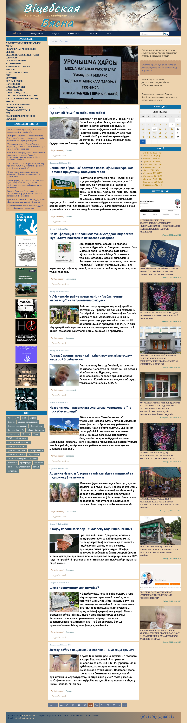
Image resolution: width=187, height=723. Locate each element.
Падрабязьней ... (60, 156)
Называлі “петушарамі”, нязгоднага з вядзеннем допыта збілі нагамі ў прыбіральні (160, 316)
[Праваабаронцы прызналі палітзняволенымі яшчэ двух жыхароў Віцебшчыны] (64, 374)
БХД (24, 418)
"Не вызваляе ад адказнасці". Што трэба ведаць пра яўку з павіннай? (24, 131)
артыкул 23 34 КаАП (17, 450)
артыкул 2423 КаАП (16, 454)
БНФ (17, 418)
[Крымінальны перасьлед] (26, 399)
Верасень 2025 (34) (152, 185)
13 (160, 129)
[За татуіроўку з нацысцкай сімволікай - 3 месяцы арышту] (64, 663)
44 (61, 705)
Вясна (57, 22)
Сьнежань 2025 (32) (153, 176)
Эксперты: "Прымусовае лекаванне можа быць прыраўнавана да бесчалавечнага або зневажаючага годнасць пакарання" (25, 138)
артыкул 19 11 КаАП (16, 446)
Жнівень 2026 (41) (152, 153)
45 (67, 705)
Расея (35, 434)
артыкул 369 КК (36, 450)
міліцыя (33, 459)
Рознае (69, 150)
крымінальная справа (17, 459)
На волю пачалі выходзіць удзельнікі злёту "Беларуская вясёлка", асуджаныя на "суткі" (158, 456)
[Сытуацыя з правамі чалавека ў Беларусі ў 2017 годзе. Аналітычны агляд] (26, 354)
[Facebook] (148, 716)
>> (124, 705)
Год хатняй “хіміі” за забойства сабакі (77, 113)
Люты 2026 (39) (151, 170)
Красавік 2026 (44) (152, 164)
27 (160, 137)
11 (149, 129)
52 (108, 705)
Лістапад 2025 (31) (152, 179)
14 (166, 129)
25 (148, 137)
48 (85, 705)
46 (73, 705)
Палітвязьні (71, 279)
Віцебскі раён (37, 426)
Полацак (26, 434)
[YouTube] (165, 716)
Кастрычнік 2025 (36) (153, 182)
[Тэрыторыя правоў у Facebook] (26, 223)
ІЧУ (9, 418)
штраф (36, 467)
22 (172, 133)
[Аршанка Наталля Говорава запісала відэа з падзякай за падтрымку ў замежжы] (64, 492)
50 (96, 705)
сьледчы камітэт (23, 467)
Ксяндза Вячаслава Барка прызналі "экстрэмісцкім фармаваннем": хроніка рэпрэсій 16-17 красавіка (24, 193)
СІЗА (10, 438)
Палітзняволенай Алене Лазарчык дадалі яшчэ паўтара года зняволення (25, 207)
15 (172, 129)
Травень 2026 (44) (152, 161)
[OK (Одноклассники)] (171, 716)
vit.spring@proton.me (25, 718)
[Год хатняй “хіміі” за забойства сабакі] (64, 128)
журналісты (33, 454)
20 (160, 133)
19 (154, 133)
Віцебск (11, 422)
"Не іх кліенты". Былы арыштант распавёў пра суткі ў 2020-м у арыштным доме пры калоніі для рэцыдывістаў (25, 165)
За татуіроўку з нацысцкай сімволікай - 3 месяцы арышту (92, 650)
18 (148, 133)
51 (102, 705)
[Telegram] (142, 716)
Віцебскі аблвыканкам (28, 422)
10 (143, 129)
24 (143, 137)
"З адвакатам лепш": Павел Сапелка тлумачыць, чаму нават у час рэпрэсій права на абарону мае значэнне (26, 146)
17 (143, 133)
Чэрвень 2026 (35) (152, 159)
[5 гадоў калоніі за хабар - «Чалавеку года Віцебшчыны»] (64, 543)
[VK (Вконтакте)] (159, 716)
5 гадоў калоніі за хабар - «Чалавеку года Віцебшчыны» (91, 529)
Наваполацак (13, 434)
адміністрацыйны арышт (18, 442)
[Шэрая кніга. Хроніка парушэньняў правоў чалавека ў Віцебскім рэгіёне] (26, 251)
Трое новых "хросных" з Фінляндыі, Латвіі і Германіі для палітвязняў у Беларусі (26, 201)
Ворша (33, 418)
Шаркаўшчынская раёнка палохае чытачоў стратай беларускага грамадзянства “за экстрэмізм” (159, 271)
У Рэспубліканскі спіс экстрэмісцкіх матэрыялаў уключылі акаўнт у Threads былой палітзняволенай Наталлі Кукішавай (160, 226)
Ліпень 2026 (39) (151, 156)
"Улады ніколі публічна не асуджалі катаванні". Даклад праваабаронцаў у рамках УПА (23, 174)
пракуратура (25, 463)
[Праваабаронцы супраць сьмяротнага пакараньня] (26, 332)
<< (51, 705)
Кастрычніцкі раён (16, 430)
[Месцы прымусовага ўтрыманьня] (26, 375)
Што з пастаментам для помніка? (74, 588)
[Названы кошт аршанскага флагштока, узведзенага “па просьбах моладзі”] (64, 426)
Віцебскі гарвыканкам (17, 426)
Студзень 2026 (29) (152, 173)
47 (79, 705)
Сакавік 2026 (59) (151, 167)
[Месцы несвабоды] (26, 282)
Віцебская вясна (30, 715)
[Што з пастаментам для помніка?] (64, 602)
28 (166, 137)
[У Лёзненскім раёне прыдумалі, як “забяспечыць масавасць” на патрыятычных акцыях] (64, 315)
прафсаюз (38, 463)
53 (114, 705)
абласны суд (21, 438)
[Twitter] (154, 716)
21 (166, 133)
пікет (10, 467)
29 (172, 137)
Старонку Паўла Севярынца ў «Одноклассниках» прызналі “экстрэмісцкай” (156, 595)
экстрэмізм (12, 471)
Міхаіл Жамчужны (35, 430)
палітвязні (12, 463)
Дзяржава (70, 338)
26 (154, 137)
